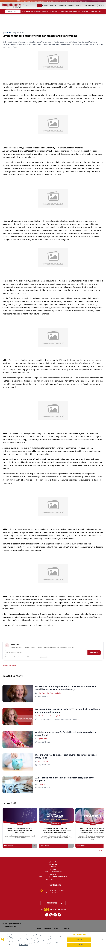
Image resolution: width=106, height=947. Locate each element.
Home (39, 929)
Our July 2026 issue (95, 11)
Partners (71, 6)
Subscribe (93, 653)
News (46, 6)
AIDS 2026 (34, 11)
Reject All (79, 939)
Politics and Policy (9, 666)
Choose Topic (11, 11)
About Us (53, 862)
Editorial (53, 867)
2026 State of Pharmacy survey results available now (65, 11)
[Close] (102, 939)
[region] (53, 939)
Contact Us (53, 869)
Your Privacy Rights (53, 879)
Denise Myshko (43, 761)
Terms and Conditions (53, 872)
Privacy (53, 874)
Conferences (62, 6)
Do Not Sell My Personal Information (53, 877)
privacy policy (44, 657)
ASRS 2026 (85, 11)
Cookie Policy (23, 945)
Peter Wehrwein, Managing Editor (49, 693)
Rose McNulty (42, 784)
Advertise (53, 864)
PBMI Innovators (43, 11)
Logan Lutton (42, 739)
